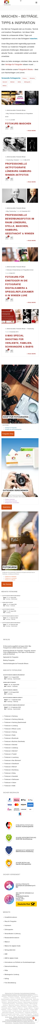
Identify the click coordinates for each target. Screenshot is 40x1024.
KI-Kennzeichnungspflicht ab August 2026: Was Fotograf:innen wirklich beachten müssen (17, 647)
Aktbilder (12, 82)
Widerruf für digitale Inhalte (12, 946)
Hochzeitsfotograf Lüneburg (9, 994)
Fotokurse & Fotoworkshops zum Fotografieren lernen (19, 270)
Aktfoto (19, 82)
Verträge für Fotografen (14, 64)
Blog (7, 113)
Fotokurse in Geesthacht (11, 763)
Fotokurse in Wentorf (10, 767)
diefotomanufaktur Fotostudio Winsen (16, 110)
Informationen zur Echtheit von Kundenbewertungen (20, 962)
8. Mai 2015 (12, 273)
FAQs (6, 970)
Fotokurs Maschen (18, 123)
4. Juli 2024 (12, 119)
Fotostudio (16, 160)
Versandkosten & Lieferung (12, 933)
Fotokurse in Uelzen (10, 782)
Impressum (8, 925)
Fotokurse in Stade (10, 735)
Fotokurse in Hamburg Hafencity (13, 719)
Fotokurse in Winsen (10, 580)
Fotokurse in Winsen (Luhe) (12, 729)
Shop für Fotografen (10, 921)
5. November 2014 (13, 332)
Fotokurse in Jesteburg (11, 748)
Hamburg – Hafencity (10, 619)
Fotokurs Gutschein (10, 499)
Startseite (16, 9)
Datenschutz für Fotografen (12, 993)
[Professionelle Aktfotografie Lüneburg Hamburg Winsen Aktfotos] (20, 144)
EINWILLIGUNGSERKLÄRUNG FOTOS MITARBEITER (19, 1020)
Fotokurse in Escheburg (11, 770)
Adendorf (5, 82)
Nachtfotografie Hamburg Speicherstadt (11, 595)
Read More (32, 130)
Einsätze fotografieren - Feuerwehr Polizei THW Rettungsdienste (21, 1022)
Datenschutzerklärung (11, 966)
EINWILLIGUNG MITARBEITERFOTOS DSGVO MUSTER (17, 1021)
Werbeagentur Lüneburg (12, 974)
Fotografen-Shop (7, 434)
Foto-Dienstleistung (10, 983)
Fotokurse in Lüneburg (10, 578)
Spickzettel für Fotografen (10, 657)
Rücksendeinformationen (12, 937)
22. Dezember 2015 (25, 211)
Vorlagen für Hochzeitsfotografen (13, 429)
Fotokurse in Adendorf (10, 751)
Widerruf (7, 942)
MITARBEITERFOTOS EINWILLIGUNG (19, 1018)
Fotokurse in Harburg (10, 732)
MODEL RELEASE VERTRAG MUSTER (24, 1017)
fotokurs (24, 78)
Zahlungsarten (9, 929)
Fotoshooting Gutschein (11, 501)
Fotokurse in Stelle (9, 786)
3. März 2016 (26, 160)
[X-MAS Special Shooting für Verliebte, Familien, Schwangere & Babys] (20, 316)
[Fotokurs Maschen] (20, 98)
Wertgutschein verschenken (12, 502)
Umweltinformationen (11, 917)
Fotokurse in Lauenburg (11, 757)
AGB (6, 954)
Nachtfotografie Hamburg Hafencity (10, 615)
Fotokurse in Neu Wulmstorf (12, 760)
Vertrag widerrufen (10, 950)
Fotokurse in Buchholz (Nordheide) (14, 741)
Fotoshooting (9, 160)
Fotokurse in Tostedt (10, 754)
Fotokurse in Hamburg (10, 576)
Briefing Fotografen (9, 660)
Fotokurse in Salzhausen (11, 779)
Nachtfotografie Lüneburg (8, 609)
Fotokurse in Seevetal (10, 744)
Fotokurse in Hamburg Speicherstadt (15, 722)
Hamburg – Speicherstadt (11, 599)
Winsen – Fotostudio (10, 605)
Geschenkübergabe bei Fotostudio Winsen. (16, 663)
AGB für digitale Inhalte (11, 958)
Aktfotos (5, 85)
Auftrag (7, 978)
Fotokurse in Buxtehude (11, 738)
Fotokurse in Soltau (10, 773)
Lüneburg (8, 612)
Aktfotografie (27, 82)
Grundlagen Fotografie (7, 602)
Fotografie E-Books (25, 69)
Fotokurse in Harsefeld (11, 776)
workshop (32, 78)
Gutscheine (6, 507)
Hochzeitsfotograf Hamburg (27, 993)
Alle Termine (7, 584)
